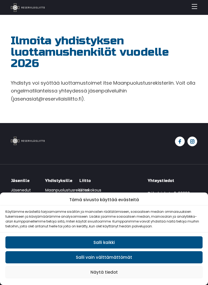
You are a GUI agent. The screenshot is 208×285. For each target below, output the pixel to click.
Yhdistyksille (58, 180)
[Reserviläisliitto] (28, 140)
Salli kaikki (104, 242)
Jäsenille (20, 180)
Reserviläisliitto (28, 7)
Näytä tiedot (104, 272)
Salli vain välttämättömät (104, 257)
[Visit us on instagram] (192, 141)
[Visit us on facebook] (180, 141)
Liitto (85, 180)
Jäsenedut (21, 190)
